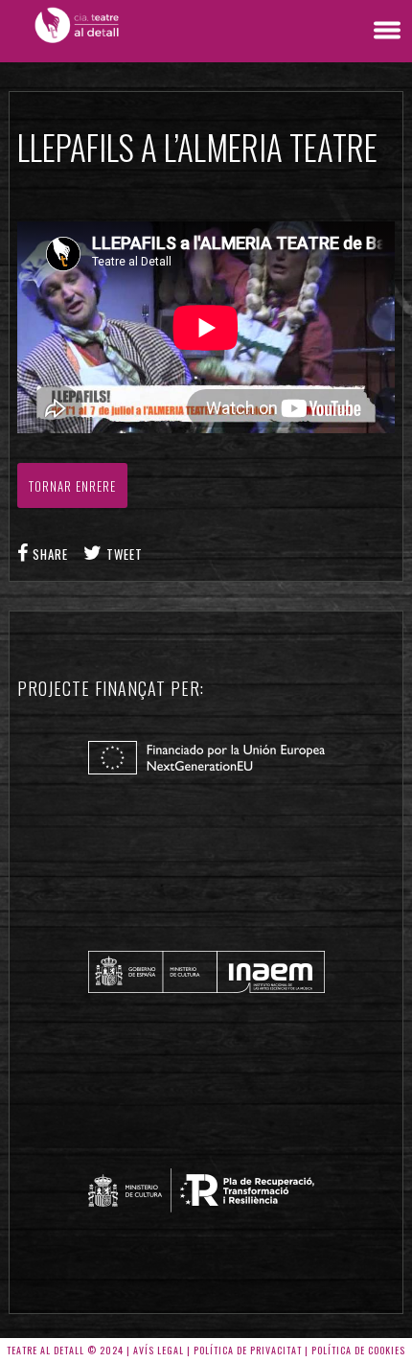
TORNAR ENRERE (72, 486)
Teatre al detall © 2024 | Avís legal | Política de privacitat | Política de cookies (206, 1350)
